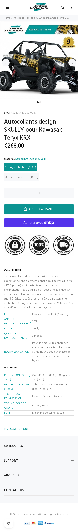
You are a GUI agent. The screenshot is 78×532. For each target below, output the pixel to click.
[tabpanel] (39, 60)
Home (7, 18)
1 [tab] (38, 102)
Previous (6, 62)
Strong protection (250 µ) (20, 167)
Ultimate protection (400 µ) (21, 177)
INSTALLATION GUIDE (17, 429)
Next (72, 62)
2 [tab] (40, 102)
